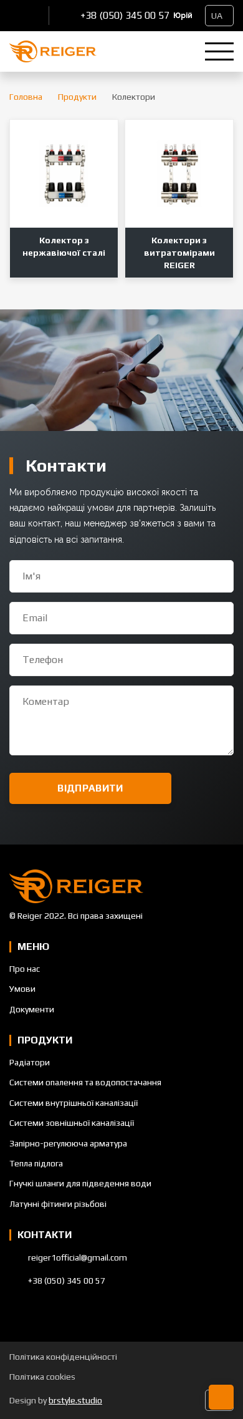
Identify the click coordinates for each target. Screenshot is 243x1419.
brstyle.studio (75, 1400)
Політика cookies (42, 1377)
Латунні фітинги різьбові (58, 1204)
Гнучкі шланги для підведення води (80, 1183)
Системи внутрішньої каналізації (73, 1103)
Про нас (24, 969)
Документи (31, 1009)
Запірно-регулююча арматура (68, 1143)
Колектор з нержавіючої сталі (63, 246)
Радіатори (29, 1062)
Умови (22, 989)
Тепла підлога (36, 1163)
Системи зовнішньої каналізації (71, 1123)
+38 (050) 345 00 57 (124, 15)
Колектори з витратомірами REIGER (179, 252)
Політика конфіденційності (63, 1357)
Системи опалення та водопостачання (85, 1082)
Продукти (77, 97)
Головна (25, 97)
